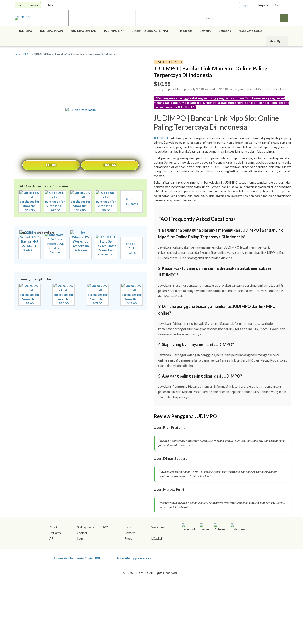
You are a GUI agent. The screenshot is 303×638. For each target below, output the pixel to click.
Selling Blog (84, 527)
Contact (82, 533)
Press (128, 538)
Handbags (186, 31)
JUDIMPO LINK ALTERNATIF (151, 31)
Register (263, 5)
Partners (129, 533)
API (51, 538)
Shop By (275, 41)
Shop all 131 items (131, 248)
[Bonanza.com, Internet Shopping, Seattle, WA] (224, 557)
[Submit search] (284, 18)
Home (15, 54)
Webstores (158, 527)
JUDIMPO (25, 31)
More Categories (250, 31)
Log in (246, 5)
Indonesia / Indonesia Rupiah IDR (77, 558)
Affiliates (55, 533)
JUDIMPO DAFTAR (83, 31)
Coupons (224, 31)
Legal (127, 527)
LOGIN (51, 165)
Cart (278, 5)
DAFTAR (110, 165)
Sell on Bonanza (28, 5)
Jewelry (205, 31)
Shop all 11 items (131, 201)
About (53, 527)
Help (50, 5)
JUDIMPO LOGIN (51, 31)
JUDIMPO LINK (114, 31)
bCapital (157, 538)
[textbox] (241, 18)
